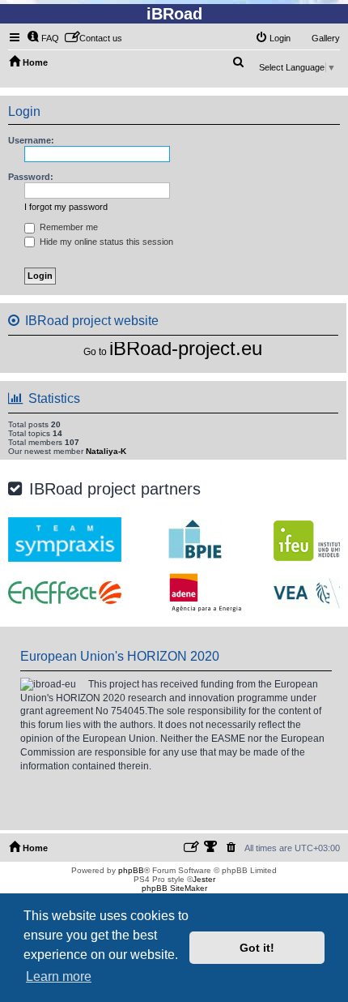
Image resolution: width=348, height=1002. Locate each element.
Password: (30, 177)
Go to (95, 352)
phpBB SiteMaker (174, 888)
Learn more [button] (58, 976)
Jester (204, 879)
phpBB (131, 870)
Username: (31, 140)
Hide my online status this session (105, 241)
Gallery (326, 38)
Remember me (67, 227)
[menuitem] (43, 38)
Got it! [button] (257, 947)
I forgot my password (66, 207)
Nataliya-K (106, 451)
